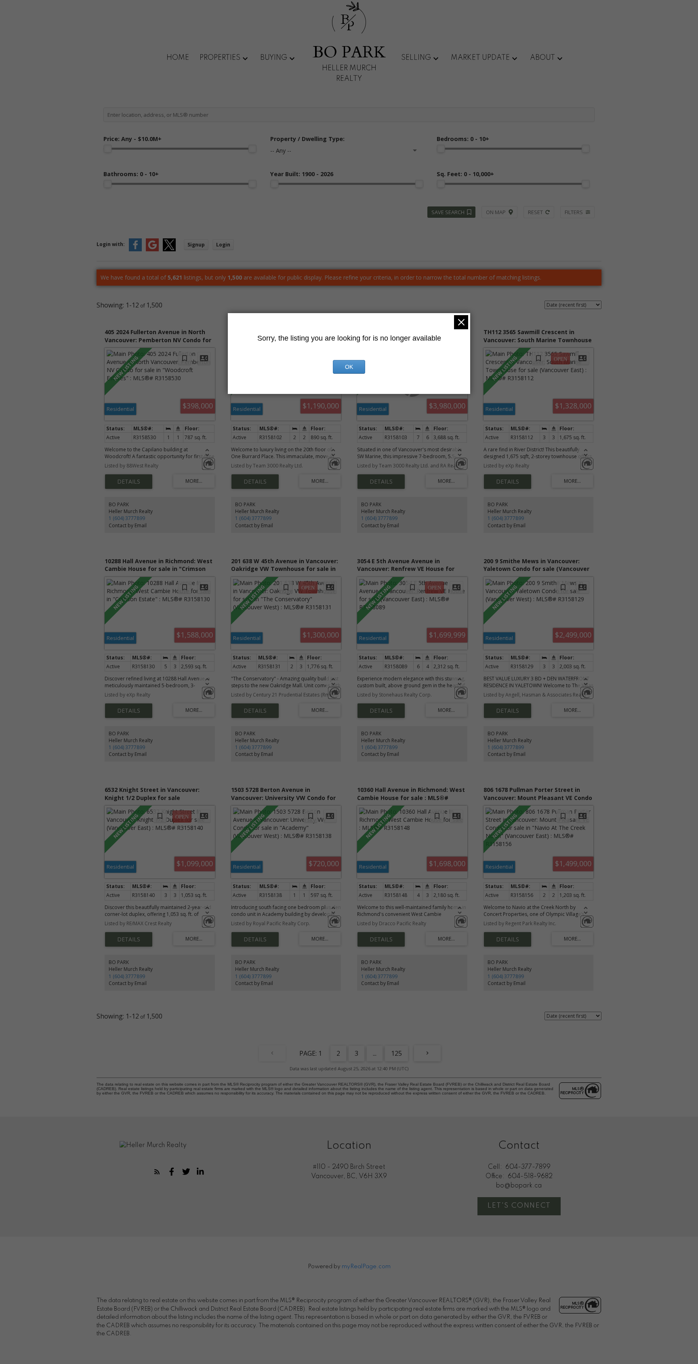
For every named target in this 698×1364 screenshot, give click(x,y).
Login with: (111, 244)
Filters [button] (574, 212)
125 (396, 1053)
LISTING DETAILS (128, 481)
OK (349, 367)
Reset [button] (535, 212)
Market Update (480, 57)
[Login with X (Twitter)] (169, 249)
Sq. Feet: (465, 174)
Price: (132, 139)
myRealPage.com (366, 1266)
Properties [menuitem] (220, 57)
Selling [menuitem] (416, 57)
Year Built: (301, 174)
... (374, 1053)
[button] (157, 1172)
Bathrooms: (131, 174)
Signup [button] (196, 244)
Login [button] (223, 244)
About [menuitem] (542, 57)
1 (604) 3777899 (127, 518)
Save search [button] (448, 212)
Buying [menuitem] (273, 57)
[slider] (107, 149)
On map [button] (496, 212)
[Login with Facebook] (135, 249)
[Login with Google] (152, 249)
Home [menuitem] (177, 57)
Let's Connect (519, 1205)
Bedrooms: (463, 139)
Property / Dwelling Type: (307, 139)
